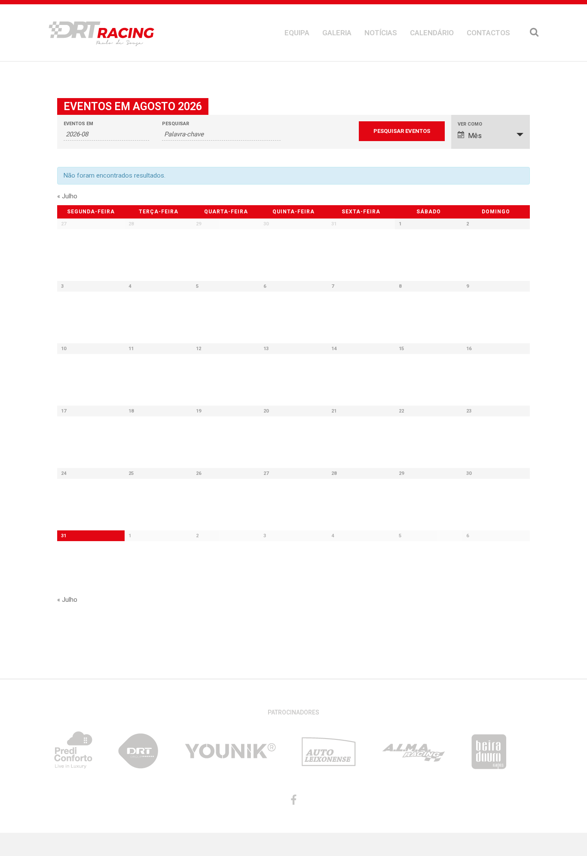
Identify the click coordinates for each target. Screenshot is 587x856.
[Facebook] (293, 800)
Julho (67, 196)
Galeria (337, 32)
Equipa (296, 32)
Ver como (470, 124)
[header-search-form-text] (534, 32)
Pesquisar (175, 123)
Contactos (488, 32)
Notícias (380, 32)
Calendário (432, 32)
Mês (475, 136)
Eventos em (78, 123)
